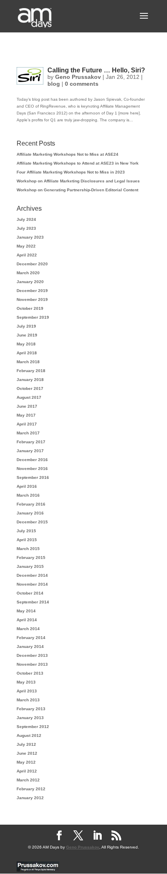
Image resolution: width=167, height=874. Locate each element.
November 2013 (32, 664)
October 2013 (30, 673)
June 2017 (27, 406)
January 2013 (30, 717)
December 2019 (32, 290)
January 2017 (30, 451)
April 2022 (27, 255)
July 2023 (26, 228)
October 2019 (30, 308)
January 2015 (30, 566)
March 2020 (28, 273)
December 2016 (32, 459)
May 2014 (26, 611)
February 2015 (31, 557)
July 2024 (26, 219)
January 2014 (30, 646)
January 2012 (30, 798)
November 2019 (32, 299)
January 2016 (30, 513)
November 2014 (32, 584)
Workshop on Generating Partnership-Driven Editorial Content (77, 190)
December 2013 (32, 655)
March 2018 (28, 362)
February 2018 (31, 370)
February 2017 (31, 442)
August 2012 (29, 735)
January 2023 (30, 237)
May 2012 (26, 762)
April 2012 (27, 771)
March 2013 (28, 700)
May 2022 (26, 246)
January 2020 (30, 281)
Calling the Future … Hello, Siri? (96, 70)
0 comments (81, 83)
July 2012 (26, 744)
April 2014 (27, 620)
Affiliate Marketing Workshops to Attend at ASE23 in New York (78, 163)
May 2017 (26, 415)
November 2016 (32, 468)
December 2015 (32, 522)
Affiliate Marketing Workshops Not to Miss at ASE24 (67, 154)
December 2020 (32, 264)
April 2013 (27, 691)
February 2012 (31, 789)
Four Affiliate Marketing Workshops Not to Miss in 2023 (71, 172)
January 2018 (30, 379)
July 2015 (26, 531)
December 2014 (32, 575)
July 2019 (26, 326)
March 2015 (28, 548)
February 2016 (31, 504)
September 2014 (33, 602)
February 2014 (31, 637)
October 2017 (30, 388)
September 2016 (33, 477)
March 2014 (28, 628)
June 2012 (27, 753)
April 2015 (27, 540)
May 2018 (26, 344)
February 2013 (31, 709)
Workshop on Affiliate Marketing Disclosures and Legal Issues (78, 181)
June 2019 (27, 335)
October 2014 (30, 593)
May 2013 (26, 682)
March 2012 (28, 780)
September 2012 (33, 726)
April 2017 (27, 424)
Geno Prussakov (78, 77)
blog (53, 83)
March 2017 (28, 433)
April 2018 (27, 353)
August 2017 (29, 397)
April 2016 (27, 486)
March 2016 (28, 495)
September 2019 (33, 317)
